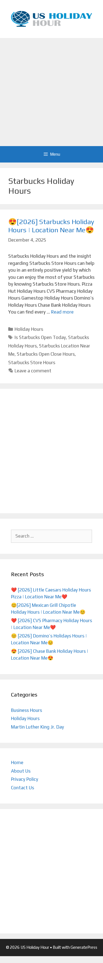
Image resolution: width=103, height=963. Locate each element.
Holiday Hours (29, 329)
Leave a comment (33, 370)
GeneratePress (84, 947)
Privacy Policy (24, 779)
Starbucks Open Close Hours (46, 354)
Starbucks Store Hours (31, 362)
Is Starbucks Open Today (40, 337)
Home (17, 762)
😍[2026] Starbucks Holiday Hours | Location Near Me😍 (51, 226)
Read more (62, 312)
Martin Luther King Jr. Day (37, 727)
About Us (20, 771)
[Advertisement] (51, 92)
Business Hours (26, 710)
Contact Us (22, 787)
